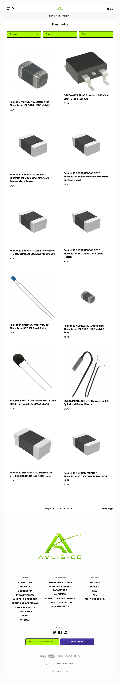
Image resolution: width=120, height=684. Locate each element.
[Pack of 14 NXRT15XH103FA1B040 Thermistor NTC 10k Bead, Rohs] (33, 297)
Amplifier (60, 594)
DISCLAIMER (25, 611)
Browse (13, 34)
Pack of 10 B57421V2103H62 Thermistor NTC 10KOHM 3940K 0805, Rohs (86, 476)
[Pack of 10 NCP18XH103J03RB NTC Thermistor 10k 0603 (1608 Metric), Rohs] (87, 298)
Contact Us (25, 582)
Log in (46, 663)
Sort (84, 34)
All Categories (59, 606)
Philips (94, 586)
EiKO (94, 591)
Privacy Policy (25, 595)
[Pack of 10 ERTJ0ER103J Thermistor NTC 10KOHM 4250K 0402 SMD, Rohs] (33, 445)
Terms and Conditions (25, 603)
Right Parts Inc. (95, 599)
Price (48, 34)
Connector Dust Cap (60, 602)
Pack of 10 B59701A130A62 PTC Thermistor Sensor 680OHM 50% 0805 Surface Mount (86, 176)
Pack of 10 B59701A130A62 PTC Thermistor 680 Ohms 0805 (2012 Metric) (83, 253)
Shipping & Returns (25, 599)
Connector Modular (60, 582)
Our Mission (25, 591)
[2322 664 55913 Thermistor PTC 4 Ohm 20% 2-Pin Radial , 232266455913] (33, 373)
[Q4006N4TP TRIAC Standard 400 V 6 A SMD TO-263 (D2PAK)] (87, 70)
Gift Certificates (59, 663)
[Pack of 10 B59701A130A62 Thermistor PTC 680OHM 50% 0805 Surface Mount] (33, 222)
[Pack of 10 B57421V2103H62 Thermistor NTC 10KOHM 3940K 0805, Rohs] (87, 445)
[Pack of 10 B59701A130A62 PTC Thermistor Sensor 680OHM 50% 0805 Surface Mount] (87, 146)
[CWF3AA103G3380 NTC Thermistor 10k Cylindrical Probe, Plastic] (87, 374)
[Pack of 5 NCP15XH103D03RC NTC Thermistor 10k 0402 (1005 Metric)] (33, 74)
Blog (25, 615)
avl (95, 595)
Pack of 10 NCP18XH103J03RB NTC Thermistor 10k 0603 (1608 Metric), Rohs (84, 329)
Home (52, 16)
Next (107, 508)
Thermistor (63, 16)
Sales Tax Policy (25, 607)
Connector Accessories (60, 598)
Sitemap (25, 620)
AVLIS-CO (95, 582)
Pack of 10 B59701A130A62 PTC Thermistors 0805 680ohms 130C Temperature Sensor (29, 178)
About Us (25, 586)
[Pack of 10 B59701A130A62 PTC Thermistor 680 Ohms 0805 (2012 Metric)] (87, 222)
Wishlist (72, 663)
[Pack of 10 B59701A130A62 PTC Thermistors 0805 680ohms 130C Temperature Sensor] (33, 146)
